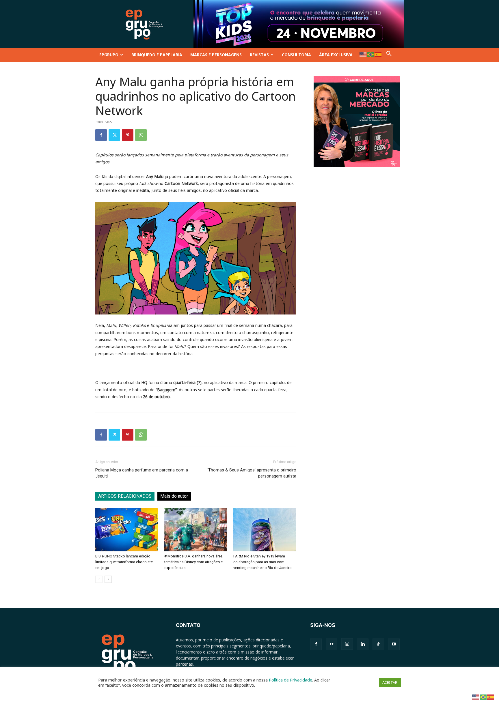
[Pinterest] (127, 135)
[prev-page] (99, 579)
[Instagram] (347, 644)
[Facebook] (101, 135)
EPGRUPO (108, 54)
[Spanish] (378, 54)
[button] (389, 54)
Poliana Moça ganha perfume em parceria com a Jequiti (141, 473)
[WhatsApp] (141, 135)
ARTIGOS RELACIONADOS (125, 496)
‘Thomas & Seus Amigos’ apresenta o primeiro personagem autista (251, 473)
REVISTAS (259, 54)
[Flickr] (331, 644)
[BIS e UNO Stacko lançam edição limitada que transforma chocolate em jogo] (126, 529)
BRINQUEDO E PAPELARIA (156, 54)
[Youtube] (394, 644)
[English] (363, 54)
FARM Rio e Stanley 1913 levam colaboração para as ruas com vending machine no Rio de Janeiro (262, 562)
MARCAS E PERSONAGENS (216, 54)
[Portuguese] (371, 54)
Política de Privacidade (290, 680)
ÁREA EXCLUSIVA (336, 54)
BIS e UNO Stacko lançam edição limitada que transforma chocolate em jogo (124, 562)
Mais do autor (174, 496)
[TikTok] (378, 644)
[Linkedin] (362, 644)
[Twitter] (114, 135)
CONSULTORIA (296, 54)
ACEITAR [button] (389, 682)
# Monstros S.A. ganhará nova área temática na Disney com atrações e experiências (193, 562)
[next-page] (108, 579)
